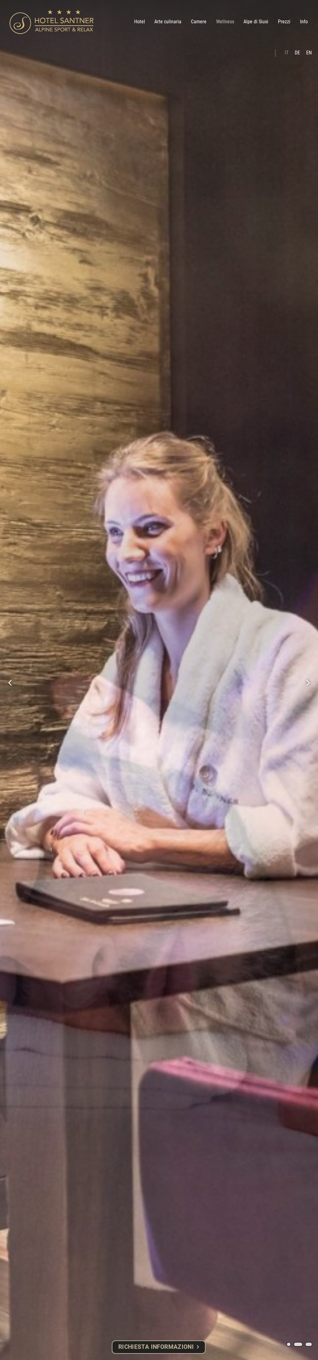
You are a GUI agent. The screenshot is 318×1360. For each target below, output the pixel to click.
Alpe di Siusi (255, 22)
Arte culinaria (167, 22)
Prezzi (284, 22)
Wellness (225, 22)
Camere (199, 22)
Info (304, 22)
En (309, 53)
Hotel (139, 22)
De (297, 53)
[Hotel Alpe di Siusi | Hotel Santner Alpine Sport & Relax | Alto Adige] (51, 21)
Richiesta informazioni (156, 1346)
